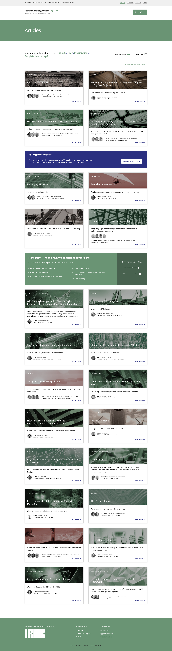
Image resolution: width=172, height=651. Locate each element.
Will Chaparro (74, 134)
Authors (138, 2)
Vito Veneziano (133, 138)
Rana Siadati (116, 138)
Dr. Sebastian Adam (54, 555)
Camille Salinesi (44, 591)
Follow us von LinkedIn (131, 268)
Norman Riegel (65, 555)
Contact (78, 637)
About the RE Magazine (83, 634)
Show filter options (120, 54)
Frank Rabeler (107, 196)
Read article (75, 101)
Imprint (78, 645)
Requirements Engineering (41, 11)
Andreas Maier (111, 477)
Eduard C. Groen (102, 240)
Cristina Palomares (54, 95)
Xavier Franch (72, 95)
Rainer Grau (106, 433)
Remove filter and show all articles (136, 64)
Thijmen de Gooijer (54, 134)
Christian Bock (107, 555)
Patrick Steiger (74, 396)
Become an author (106, 637)
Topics (141, 12)
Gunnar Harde (43, 435)
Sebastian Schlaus (120, 513)
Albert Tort (42, 476)
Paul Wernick (124, 138)
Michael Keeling (65, 134)
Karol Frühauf (43, 357)
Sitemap (71, 645)
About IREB (79, 630)
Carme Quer (64, 95)
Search (145, 2)
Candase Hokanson (55, 196)
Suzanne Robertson (112, 596)
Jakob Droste (121, 240)
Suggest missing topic (131, 161)
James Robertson (124, 596)
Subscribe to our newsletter (131, 274)
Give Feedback (104, 630)
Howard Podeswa (44, 320)
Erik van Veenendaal (45, 233)
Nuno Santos (43, 515)
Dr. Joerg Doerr (74, 555)
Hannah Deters (112, 240)
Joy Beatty (46, 196)
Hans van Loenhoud (54, 396)
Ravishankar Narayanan (110, 97)
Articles (122, 2)
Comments (130, 2)
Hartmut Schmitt (130, 240)
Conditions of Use (96, 645)
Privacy (85, 645)
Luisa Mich (110, 313)
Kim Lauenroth (65, 396)
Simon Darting (120, 477)
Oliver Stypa (110, 513)
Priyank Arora (107, 396)
